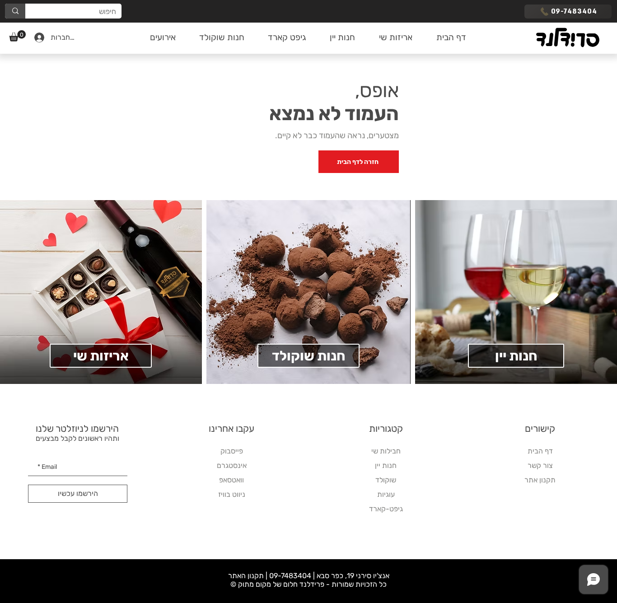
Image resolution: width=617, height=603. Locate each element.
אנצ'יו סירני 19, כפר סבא (353, 575)
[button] (17, 36)
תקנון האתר (246, 575)
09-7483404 (290, 575)
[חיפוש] (15, 11)
